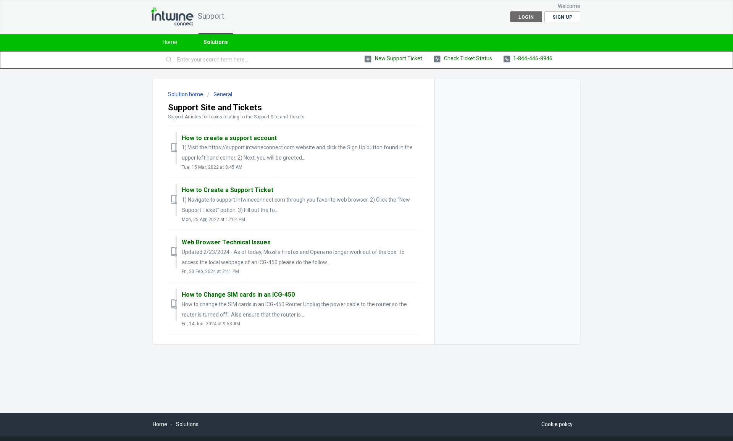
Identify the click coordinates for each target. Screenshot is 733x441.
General (222, 94)
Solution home (186, 94)
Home (170, 42)
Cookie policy (557, 424)
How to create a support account (229, 138)
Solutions (215, 42)
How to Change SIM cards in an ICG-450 (238, 294)
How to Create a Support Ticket (227, 190)
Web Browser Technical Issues (226, 242)
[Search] (169, 60)
